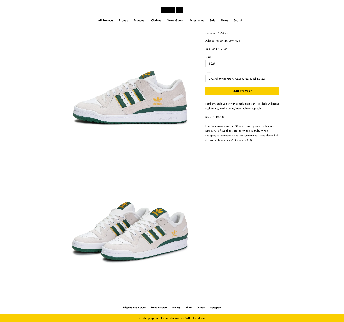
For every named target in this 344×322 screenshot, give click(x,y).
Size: (208, 57)
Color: (208, 72)
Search (238, 20)
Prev (273, 40)
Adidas (224, 33)
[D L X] (172, 10)
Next (279, 40)
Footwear (210, 33)
